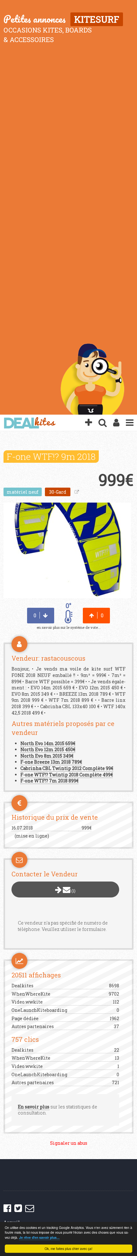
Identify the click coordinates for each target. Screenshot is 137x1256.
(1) (73, 890)
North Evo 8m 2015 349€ (46, 756)
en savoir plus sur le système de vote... (69, 627)
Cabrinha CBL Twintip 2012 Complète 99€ (66, 768)
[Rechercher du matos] (102, 423)
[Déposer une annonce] (88, 423)
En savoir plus (33, 1107)
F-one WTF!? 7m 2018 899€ (49, 781)
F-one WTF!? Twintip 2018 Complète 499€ (66, 775)
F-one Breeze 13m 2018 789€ (51, 762)
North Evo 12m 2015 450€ (47, 749)
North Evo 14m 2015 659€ (47, 743)
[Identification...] (116, 423)
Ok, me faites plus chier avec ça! (68, 1248)
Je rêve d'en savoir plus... (39, 1237)
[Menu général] (129, 423)
